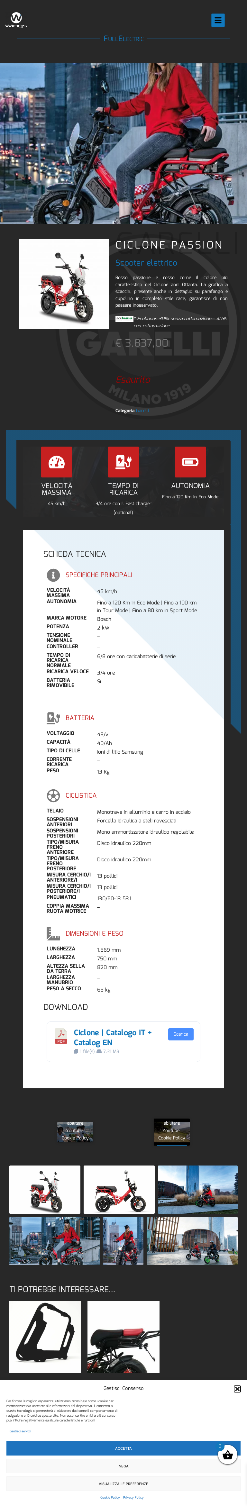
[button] (237, 1389)
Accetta (123, 1448)
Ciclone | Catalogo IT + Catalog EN (113, 1038)
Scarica (181, 1034)
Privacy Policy (133, 1497)
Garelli (142, 410)
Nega (124, 1466)
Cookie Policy (110, 1497)
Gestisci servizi (20, 1431)
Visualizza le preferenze (123, 1484)
